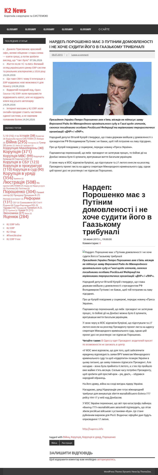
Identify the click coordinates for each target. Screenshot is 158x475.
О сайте (104, 29)
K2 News (15, 10)
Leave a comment (80, 54)
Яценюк (16, 216)
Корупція (76, 436)
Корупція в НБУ (23, 159)
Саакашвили (28, 202)
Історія (27, 135)
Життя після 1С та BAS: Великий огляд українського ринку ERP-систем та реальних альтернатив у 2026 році (24, 67)
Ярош (28, 213)
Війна (66, 436)
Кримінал (19, 178)
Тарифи (9, 207)
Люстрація (67, 442)
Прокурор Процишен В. (27, 195)
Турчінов (12, 210)
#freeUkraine (14, 235)
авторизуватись (106, 459)
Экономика (13, 213)
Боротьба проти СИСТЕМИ (21, 138)
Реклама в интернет (13, 199)
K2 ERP (11, 227)
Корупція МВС (18, 155)
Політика (12, 188)
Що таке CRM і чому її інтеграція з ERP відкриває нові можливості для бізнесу (24, 82)
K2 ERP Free (13, 238)
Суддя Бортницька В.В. (26, 205)
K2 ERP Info (13, 224)
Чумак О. (25, 210)
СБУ (16, 202)
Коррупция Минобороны (23, 148)
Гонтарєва (33, 142)
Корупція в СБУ (21, 162)
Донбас (10, 145)
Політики (24, 188)
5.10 (8, 135)
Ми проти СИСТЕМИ (21, 184)
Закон (19, 145)
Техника (21, 207)
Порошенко (109, 436)
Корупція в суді (28, 169)
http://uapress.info (93, 428)
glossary (12, 29)
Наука (28, 186)
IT (17, 136)
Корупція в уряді (91, 436)
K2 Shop (11, 231)
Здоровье (28, 145)
